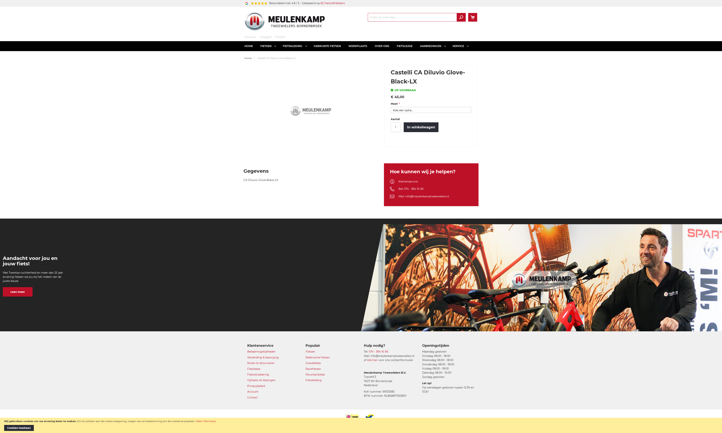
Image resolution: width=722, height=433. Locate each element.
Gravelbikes (313, 363)
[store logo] (285, 20)
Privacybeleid (256, 386)
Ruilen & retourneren (261, 363)
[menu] (361, 46)
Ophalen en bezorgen (261, 380)
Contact (280, 37)
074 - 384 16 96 (378, 351)
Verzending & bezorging (263, 357)
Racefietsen (313, 369)
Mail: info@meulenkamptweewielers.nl (423, 196)
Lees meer (18, 292)
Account (250, 37)
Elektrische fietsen (318, 357)
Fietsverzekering (258, 374)
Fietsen (310, 351)
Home (248, 58)
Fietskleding (314, 380)
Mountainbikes (315, 374)
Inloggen (266, 37)
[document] (361, 425)
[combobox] (417, 17)
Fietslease (253, 369)
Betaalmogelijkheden (261, 351)
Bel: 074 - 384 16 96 (411, 189)
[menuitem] (249, 46)
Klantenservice (408, 181)
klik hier (372, 360)
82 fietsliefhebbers (333, 3)
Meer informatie (206, 421)
